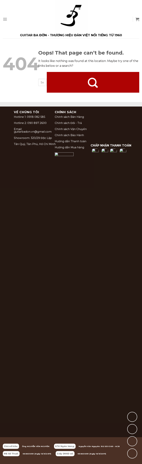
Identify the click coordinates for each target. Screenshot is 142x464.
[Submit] (93, 82)
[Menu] (5, 19)
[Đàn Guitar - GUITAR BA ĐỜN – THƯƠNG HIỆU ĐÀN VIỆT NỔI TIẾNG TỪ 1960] (71, 19)
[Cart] (137, 19)
